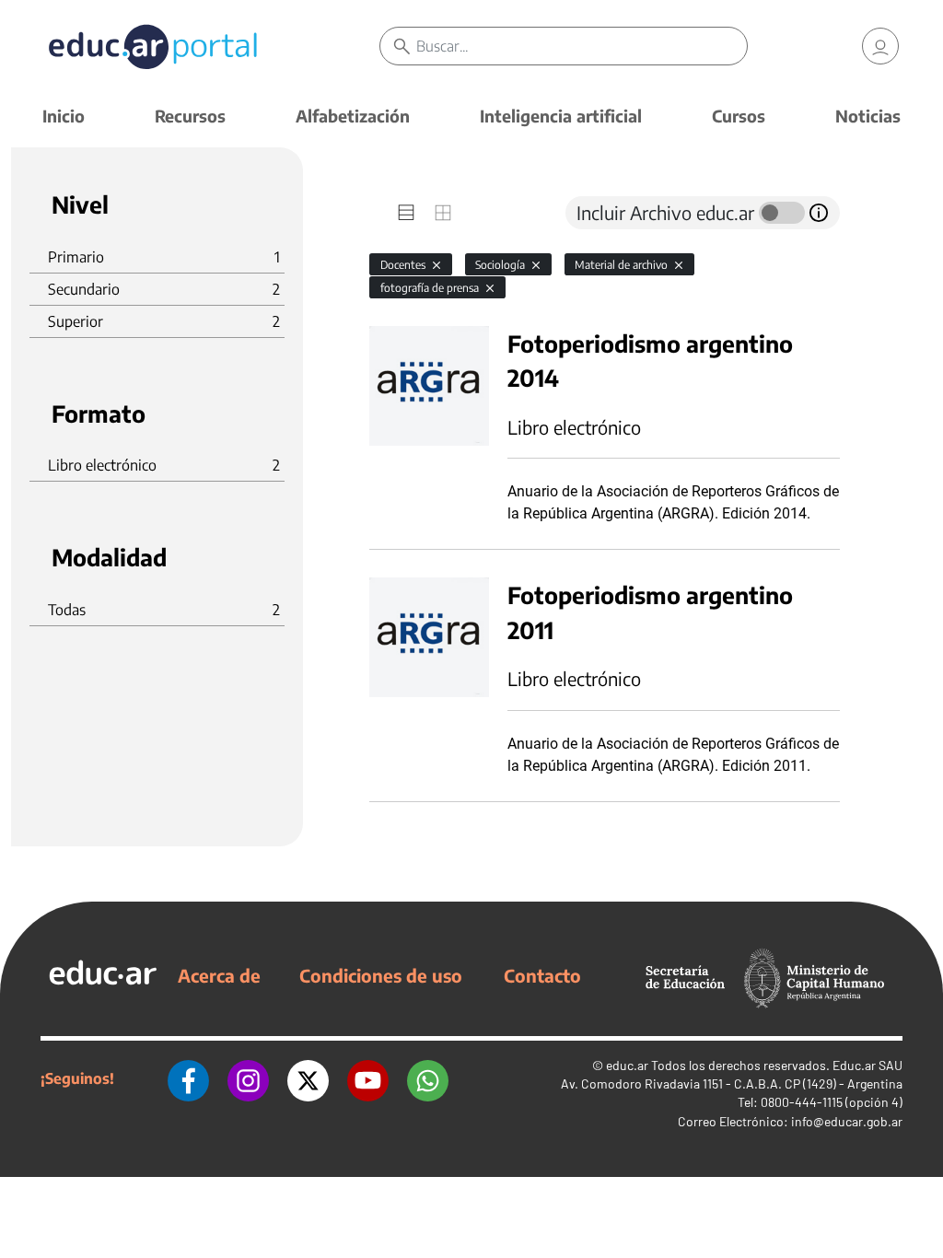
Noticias (868, 115)
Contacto (542, 975)
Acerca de (219, 975)
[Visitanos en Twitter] (308, 1078)
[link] (880, 46)
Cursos (738, 115)
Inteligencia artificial (561, 115)
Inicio (63, 115)
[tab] (406, 213)
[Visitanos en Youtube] (368, 1078)
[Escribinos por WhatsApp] (427, 1078)
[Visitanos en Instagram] (248, 1078)
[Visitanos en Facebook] (188, 1078)
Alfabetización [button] (353, 115)
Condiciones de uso (380, 975)
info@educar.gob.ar (846, 1121)
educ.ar (627, 1065)
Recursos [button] (190, 115)
